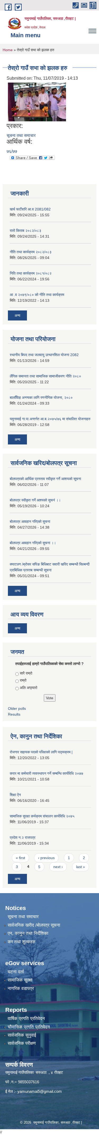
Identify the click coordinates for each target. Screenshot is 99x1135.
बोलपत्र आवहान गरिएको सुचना (30, 521)
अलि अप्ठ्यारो (28, 688)
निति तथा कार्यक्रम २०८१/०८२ (30, 273)
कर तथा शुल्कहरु (21, 941)
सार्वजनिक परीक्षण (22, 1043)
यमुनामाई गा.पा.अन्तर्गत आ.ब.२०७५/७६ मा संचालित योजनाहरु (50, 419)
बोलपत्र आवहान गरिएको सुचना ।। (33, 543)
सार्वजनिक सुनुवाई (22, 1035)
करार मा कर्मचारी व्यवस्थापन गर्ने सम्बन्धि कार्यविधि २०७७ (46, 773)
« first (20, 858)
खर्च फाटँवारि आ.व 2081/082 (30, 209)
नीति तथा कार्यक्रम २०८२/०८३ (30, 252)
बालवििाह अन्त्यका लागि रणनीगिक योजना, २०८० (41, 397)
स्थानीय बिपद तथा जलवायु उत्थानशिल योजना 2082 (44, 355)
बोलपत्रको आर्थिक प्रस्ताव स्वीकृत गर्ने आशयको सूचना (45, 479)
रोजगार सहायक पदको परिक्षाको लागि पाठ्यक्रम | (41, 752)
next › (58, 867)
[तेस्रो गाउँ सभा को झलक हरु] (37, 101)
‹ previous (46, 858)
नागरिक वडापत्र (21, 988)
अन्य (17, 315)
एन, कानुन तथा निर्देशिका (28, 933)
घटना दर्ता (16, 971)
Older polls (17, 708)
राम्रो (23, 680)
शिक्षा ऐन (15, 795)
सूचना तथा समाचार (21, 135)
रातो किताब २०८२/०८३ (25, 230)
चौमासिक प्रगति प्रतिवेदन (29, 1026)
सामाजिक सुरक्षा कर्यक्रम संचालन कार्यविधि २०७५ (42, 816)
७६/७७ (12, 151)
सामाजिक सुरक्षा (20, 980)
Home (8, 50)
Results (14, 714)
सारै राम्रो (26, 673)
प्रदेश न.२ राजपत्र (22, 837)
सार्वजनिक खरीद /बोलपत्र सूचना (34, 925)
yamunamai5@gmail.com (39, 1091)
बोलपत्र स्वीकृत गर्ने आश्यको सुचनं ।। (35, 500)
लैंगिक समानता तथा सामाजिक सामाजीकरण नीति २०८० (45, 376)
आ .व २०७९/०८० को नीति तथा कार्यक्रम (37, 295)
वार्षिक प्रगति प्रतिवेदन (26, 1018)
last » (80, 867)
